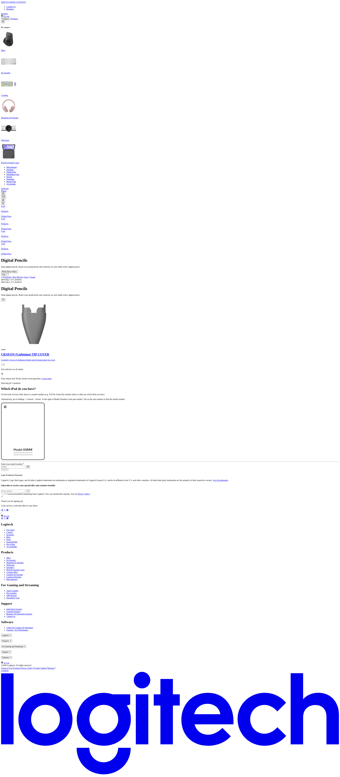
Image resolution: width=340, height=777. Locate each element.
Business (10, 9)
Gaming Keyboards (14, 575)
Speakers (10, 567)
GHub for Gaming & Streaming (19, 628)
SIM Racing (11, 595)
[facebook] (7, 510)
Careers (9, 532)
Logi (3, 206)
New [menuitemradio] (26, 277)
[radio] (2, 349)
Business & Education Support (19, 614)
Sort (4, 275)
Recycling (10, 544)
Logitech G (11, 7)
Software (5, 188)
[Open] (3, 203)
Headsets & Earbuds (15, 563)
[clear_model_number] (28, 466)
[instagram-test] (2, 510)
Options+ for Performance (17, 630)
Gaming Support (13, 611)
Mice (8, 558)
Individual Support (14, 609)
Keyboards (11, 560)
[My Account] (3, 200)
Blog (8, 537)
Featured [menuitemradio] (6, 277)
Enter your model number (12, 464)
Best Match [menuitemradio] (17, 277)
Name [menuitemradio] (32, 277)
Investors (10, 535)
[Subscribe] (28, 491)
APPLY (5, 470)
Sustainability (12, 542)
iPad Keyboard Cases (15, 570)
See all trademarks (220, 480)
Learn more (47, 378)
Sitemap (51, 668)
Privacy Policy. (84, 494)
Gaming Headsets (13, 577)
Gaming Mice (12, 572)
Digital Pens (6, 216)
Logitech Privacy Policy (23, 668)
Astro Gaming (12, 591)
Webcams (10, 565)
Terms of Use (6, 668)
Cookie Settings (40, 668)
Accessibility (11, 547)
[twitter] (5, 510)
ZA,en (6, 16)
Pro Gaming (11, 593)
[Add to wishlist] (3, 299)
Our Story (10, 530)
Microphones (11, 579)
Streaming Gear (13, 598)
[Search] (3, 194)
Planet (3, 191)
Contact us (10, 616)
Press (8, 539)
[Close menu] (3, 21)
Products (5, 19)
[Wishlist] (3, 197)
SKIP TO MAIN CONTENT (13, 2)
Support (4, 13)
